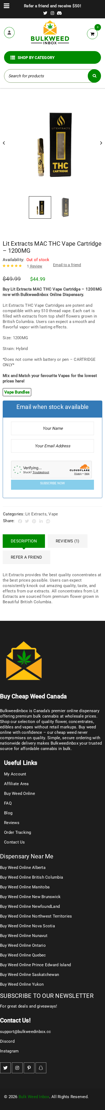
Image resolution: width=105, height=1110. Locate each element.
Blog (8, 813)
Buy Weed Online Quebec (23, 955)
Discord (7, 1041)
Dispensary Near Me (27, 856)
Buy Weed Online (19, 793)
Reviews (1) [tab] (67, 541)
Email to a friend (67, 265)
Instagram (9, 1051)
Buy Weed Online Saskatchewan (29, 974)
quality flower (54, 721)
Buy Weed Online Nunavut (23, 935)
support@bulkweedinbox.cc (25, 1031)
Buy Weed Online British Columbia (31, 877)
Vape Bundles (17, 392)
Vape (53, 514)
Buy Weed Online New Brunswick (30, 896)
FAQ (8, 803)
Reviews (11, 822)
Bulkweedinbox (64, 743)
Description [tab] (24, 541)
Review (34, 266)
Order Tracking (17, 832)
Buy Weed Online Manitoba (25, 887)
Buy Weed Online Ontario (23, 945)
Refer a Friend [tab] (26, 557)
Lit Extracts (36, 514)
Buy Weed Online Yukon (22, 984)
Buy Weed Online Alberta (23, 867)
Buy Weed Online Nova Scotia (27, 926)
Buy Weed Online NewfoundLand (30, 906)
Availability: (13, 259)
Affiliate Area (16, 783)
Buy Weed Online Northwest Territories (36, 916)
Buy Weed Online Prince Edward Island (35, 964)
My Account (15, 774)
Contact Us (14, 842)
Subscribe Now (52, 483)
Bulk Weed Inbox (34, 1096)
